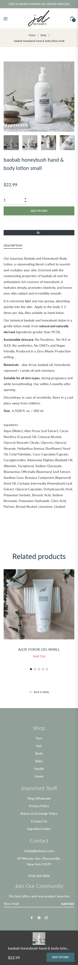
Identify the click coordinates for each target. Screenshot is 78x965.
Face (39, 738)
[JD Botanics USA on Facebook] (31, 917)
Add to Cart (60, 957)
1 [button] (31, 669)
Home (32, 35)
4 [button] (43, 669)
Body (43, 35)
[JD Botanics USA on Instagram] (46, 917)
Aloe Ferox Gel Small (39, 649)
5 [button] (47, 669)
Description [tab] (13, 245)
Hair (39, 746)
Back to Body (41, 692)
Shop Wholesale (39, 798)
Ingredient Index (39, 829)
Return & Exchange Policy (39, 813)
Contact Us (39, 821)
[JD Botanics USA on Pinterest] (39, 917)
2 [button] (35, 669)
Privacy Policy (39, 806)
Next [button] (71, 142)
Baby (39, 761)
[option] (39, 620)
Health (39, 769)
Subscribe (67, 903)
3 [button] (39, 669)
